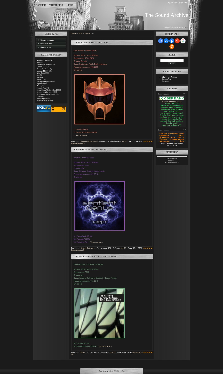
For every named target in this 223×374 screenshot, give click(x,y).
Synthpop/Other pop (44, 92)
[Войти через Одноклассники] (171, 46)
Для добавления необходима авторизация (172, 144)
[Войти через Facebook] (171, 40)
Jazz (38, 75)
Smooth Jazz (41, 88)
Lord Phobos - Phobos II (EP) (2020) (91, 42)
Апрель (87, 33)
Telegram (165, 81)
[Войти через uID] (160, 40)
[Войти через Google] (183, 40)
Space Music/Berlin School (47, 90)
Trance (39, 96)
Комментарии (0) (78, 143)
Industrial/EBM (42, 71)
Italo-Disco (41, 73)
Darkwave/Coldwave (44, 64)
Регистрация (56, 5)
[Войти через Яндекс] (177, 40)
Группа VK (166, 79)
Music (39, 79)
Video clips (41, 98)
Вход (70, 5)
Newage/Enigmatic (44, 81)
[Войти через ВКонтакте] (166, 40)
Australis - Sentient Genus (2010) (90, 150)
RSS (186, 27)
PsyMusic (40, 84)
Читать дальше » (82, 135)
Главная (74, 33)
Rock (38, 86)
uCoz (123, 371)
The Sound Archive (169, 77)
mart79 (124, 141)
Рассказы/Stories (43, 101)
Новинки (41, 5)
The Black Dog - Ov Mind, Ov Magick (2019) (95, 256)
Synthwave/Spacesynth (45, 94)
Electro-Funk (42, 67)
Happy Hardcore (43, 69)
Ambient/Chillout (43, 60)
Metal (39, 77)
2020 (80, 33)
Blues (39, 62)
